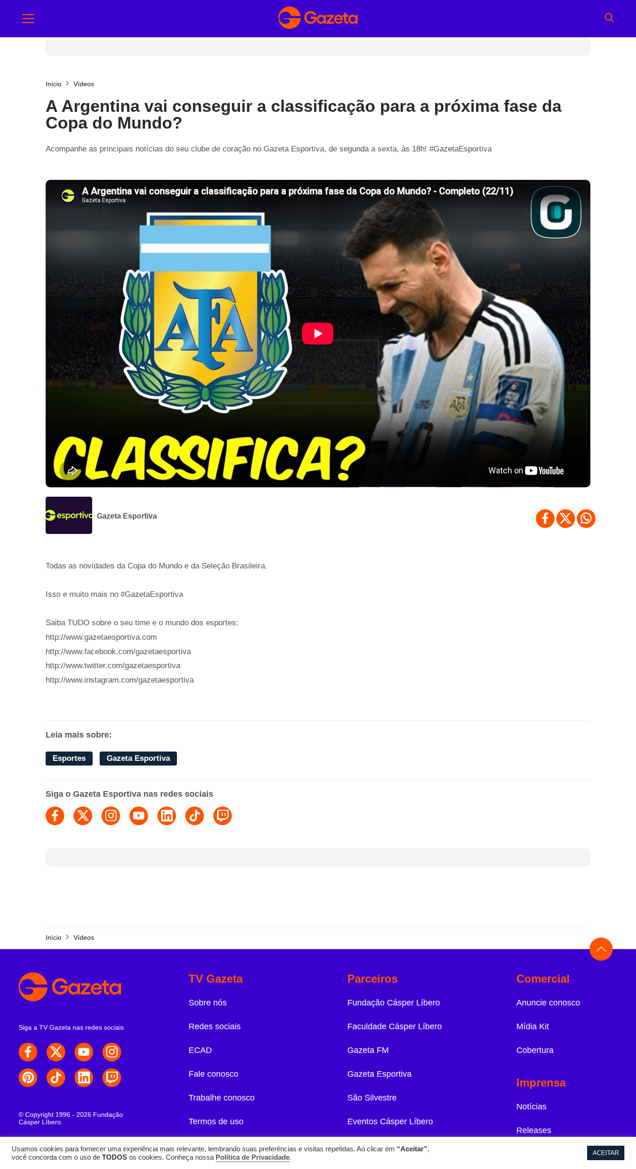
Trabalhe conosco (222, 1097)
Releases (533, 1130)
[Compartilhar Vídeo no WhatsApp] (586, 518)
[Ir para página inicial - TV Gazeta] (318, 19)
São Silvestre (372, 1097)
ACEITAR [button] (606, 1152)
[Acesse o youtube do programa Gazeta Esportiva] (138, 816)
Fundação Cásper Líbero (393, 1002)
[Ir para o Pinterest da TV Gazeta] (28, 1077)
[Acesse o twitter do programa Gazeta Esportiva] (83, 816)
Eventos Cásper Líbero (390, 1121)
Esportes (69, 758)
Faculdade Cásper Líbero (394, 1026)
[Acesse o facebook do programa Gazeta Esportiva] (55, 816)
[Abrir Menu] (28, 18)
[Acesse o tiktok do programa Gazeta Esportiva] (194, 816)
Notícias (531, 1106)
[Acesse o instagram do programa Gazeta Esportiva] (110, 816)
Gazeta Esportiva (127, 516)
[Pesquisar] (609, 18)
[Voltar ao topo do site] (601, 949)
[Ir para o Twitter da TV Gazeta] (56, 1052)
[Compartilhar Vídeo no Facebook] (545, 518)
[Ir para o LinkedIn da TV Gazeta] (83, 1077)
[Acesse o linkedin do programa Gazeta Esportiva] (166, 816)
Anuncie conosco (548, 1002)
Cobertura (535, 1050)
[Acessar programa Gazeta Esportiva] (69, 516)
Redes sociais (215, 1026)
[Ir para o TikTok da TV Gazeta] (56, 1077)
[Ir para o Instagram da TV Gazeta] (111, 1052)
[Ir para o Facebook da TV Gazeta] (28, 1052)
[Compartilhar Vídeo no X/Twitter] (565, 518)
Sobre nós (208, 1002)
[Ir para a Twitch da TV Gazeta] (111, 1077)
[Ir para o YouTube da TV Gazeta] (83, 1052)
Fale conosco (213, 1074)
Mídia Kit (532, 1026)
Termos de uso (216, 1121)
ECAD (200, 1050)
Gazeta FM (368, 1050)
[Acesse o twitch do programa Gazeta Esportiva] (222, 816)
